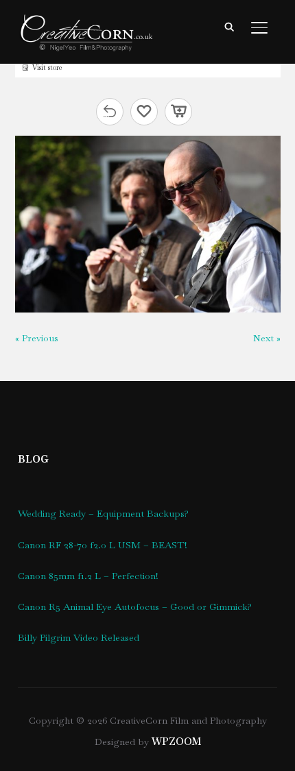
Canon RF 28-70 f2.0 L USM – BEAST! (102, 545)
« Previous (36, 338)
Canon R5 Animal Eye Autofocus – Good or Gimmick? (135, 606)
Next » (267, 338)
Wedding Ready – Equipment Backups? (103, 513)
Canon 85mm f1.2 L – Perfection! (88, 576)
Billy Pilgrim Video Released (78, 637)
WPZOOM (176, 741)
